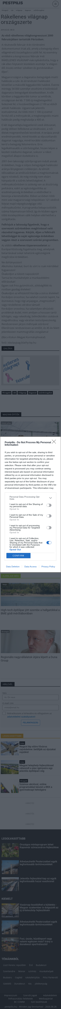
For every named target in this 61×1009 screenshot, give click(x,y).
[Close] (55, 443)
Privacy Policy (48, 566)
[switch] (48, 505)
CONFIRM (18, 556)
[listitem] (30, 498)
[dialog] (30, 504)
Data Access (30, 566)
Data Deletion (13, 566)
